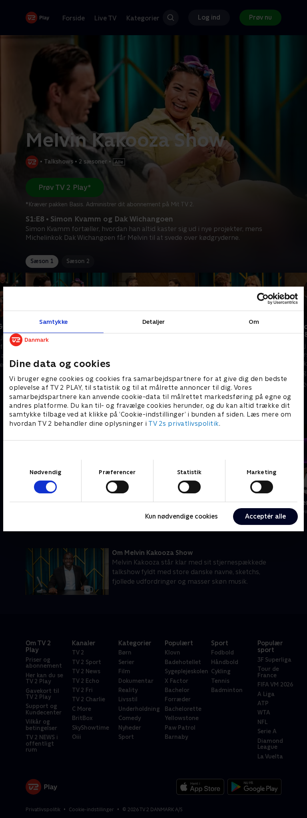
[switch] (117, 487)
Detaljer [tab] (153, 321)
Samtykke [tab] (53, 321)
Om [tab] (254, 321)
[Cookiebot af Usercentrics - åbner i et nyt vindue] (263, 299)
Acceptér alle (265, 516)
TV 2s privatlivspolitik (183, 423)
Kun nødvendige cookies (181, 516)
